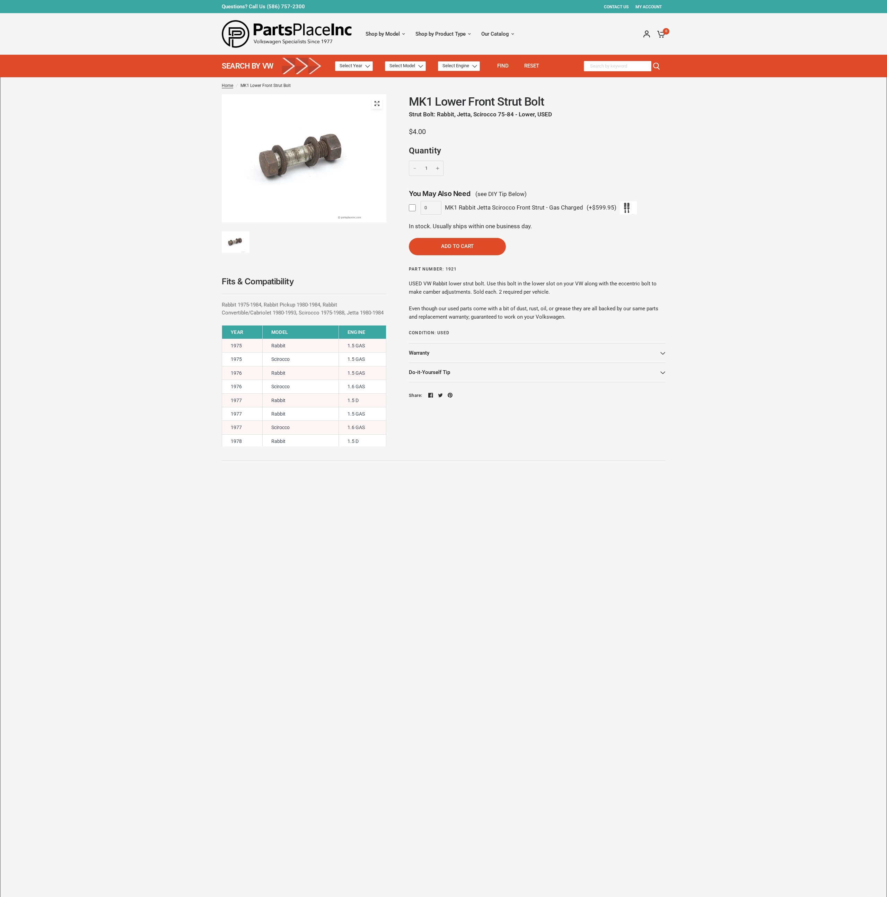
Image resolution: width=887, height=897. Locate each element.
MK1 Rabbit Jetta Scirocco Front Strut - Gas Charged (514, 207)
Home (227, 85)
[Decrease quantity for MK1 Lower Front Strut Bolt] (414, 168)
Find (503, 66)
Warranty (419, 353)
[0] (659, 34)
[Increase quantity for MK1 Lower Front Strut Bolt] (437, 168)
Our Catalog (495, 34)
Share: (415, 395)
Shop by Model (383, 34)
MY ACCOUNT (648, 7)
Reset (531, 66)
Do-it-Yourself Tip (429, 372)
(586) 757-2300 (286, 6)
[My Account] (646, 34)
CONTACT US (616, 7)
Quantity (425, 151)
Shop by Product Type (440, 34)
